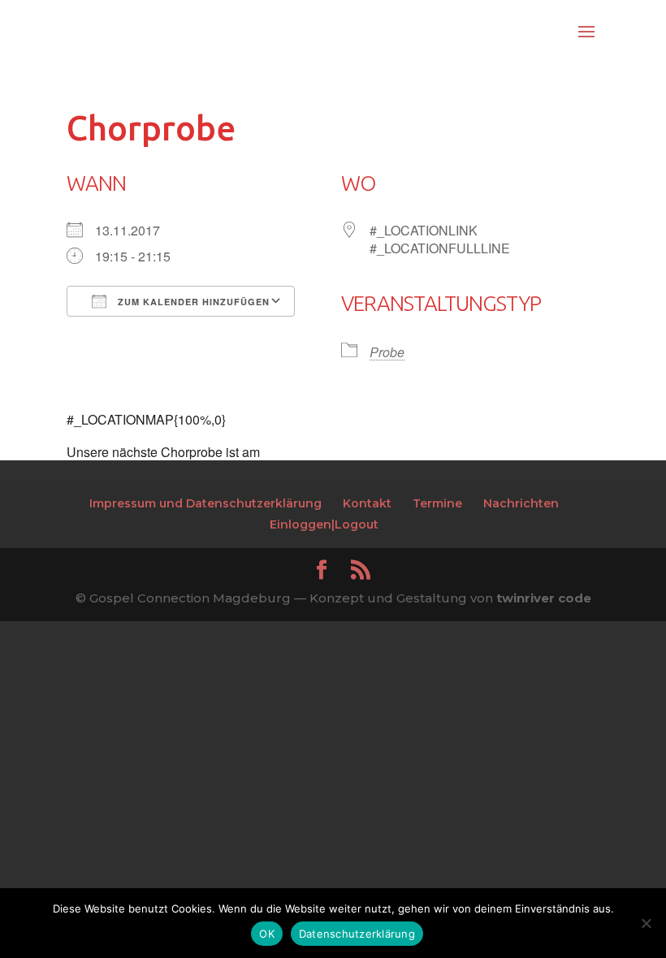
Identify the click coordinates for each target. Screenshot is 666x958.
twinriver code (543, 598)
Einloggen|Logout (324, 524)
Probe (387, 352)
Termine (437, 503)
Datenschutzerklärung (357, 933)
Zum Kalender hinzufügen (192, 302)
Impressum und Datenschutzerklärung (205, 503)
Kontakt (367, 503)
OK (267, 933)
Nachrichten (521, 503)
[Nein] (646, 923)
